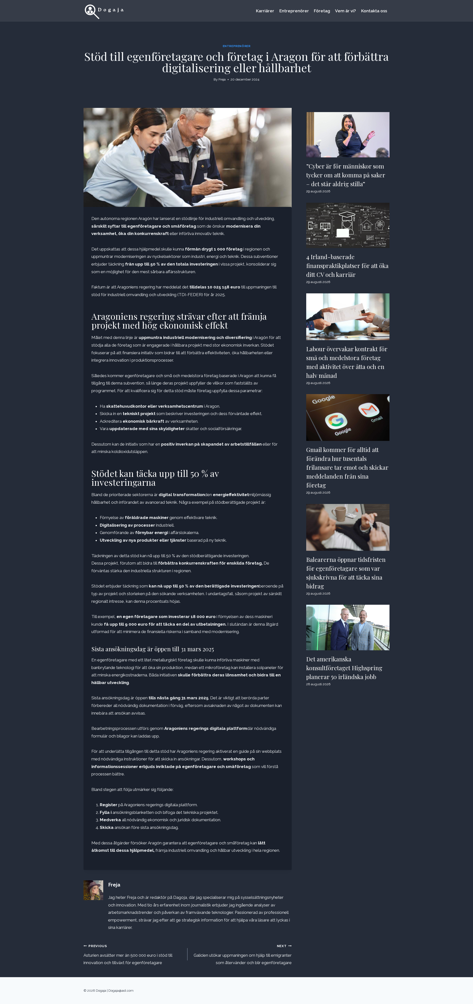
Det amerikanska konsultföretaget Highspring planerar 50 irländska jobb (344, 668)
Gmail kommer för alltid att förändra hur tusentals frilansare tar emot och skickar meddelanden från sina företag (347, 467)
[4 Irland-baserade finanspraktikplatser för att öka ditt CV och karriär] (347, 225)
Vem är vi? (345, 10)
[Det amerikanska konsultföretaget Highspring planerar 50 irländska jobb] (347, 627)
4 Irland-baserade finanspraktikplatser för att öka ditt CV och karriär (347, 265)
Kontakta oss (374, 10)
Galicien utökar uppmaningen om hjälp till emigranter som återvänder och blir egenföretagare (242, 954)
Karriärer (265, 10)
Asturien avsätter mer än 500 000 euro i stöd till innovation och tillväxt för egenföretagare (128, 954)
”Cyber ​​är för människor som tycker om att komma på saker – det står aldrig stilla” (345, 175)
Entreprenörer (294, 10)
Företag (322, 10)
